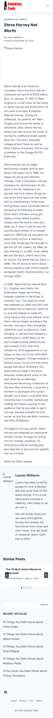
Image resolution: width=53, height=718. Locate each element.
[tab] (21, 587)
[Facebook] (5, 692)
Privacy (23, 701)
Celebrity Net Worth (15, 19)
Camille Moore (16, 578)
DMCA (39, 701)
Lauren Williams (14, 37)
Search (44, 604)
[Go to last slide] (7, 575)
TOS (31, 701)
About (14, 701)
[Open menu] (47, 6)
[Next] (46, 575)
